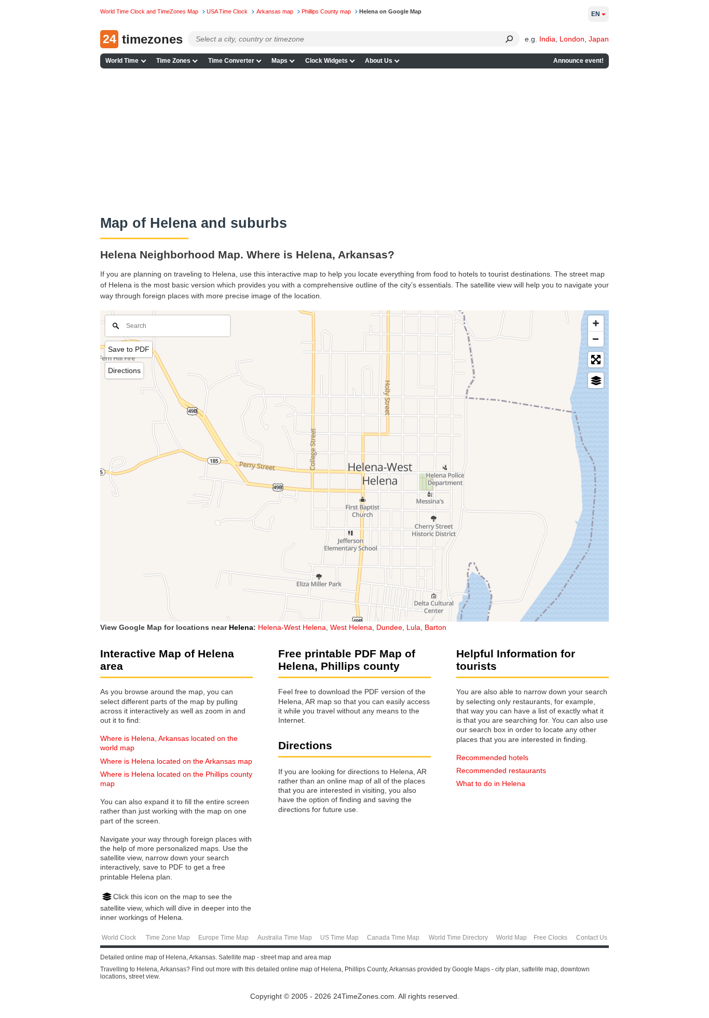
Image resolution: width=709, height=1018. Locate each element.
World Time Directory (458, 937)
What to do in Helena (490, 783)
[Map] (354, 466)
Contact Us (591, 937)
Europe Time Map (223, 937)
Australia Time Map (284, 937)
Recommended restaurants (501, 770)
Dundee (389, 627)
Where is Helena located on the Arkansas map (176, 761)
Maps (279, 60)
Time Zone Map (168, 937)
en (595, 14)
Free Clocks (550, 937)
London (572, 39)
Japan (599, 39)
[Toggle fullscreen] (596, 359)
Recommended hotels (492, 757)
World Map (511, 937)
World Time (122, 60)
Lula (413, 627)
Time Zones (173, 60)
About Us (378, 60)
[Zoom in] (596, 323)
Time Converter (231, 60)
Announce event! (578, 60)
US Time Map (339, 937)
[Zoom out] (596, 339)
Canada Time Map (393, 937)
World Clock (119, 937)
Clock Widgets (326, 60)
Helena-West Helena (292, 627)
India (547, 39)
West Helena (351, 627)
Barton (435, 627)
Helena (241, 627)
